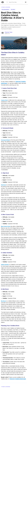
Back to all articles (6, 7)
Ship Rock (3, 185)
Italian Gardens (5, 264)
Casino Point (4, 100)
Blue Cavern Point (5, 226)
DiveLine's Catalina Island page (18, 379)
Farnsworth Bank (5, 140)
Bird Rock (3, 301)
